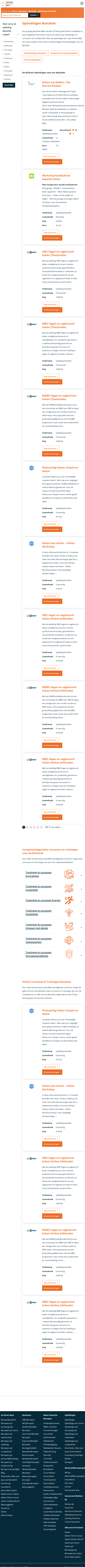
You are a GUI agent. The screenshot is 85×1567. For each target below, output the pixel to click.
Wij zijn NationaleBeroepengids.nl (74, 1474)
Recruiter (47, 1455)
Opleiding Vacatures (73, 1515)
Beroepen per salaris (73, 1553)
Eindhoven (8, 58)
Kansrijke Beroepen (30, 1483)
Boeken (68, 1458)
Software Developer (51, 1515)
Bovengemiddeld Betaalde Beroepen (30, 1450)
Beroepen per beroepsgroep (7, 1425)
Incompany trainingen (74, 1455)
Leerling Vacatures (72, 1518)
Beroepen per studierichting (7, 1464)
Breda (6, 62)
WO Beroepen (28, 1423)
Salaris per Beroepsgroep (71, 1548)
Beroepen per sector (9, 1430)
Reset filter (8, 85)
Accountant (48, 1434)
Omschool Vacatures (73, 1511)
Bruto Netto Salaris (9, 1490)
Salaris (4, 1511)
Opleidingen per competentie (71, 1443)
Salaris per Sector (72, 1543)
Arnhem (7, 79)
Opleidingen (70, 1420)
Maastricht (8, 75)
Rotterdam (8, 46)
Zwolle (6, 67)
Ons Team (69, 1483)
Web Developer (49, 1522)
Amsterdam (8, 41)
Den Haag (8, 50)
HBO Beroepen (28, 1420)
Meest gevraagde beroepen (29, 1478)
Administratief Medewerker (49, 1439)
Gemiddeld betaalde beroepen (30, 1464)
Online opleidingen (32, 60)
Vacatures (5, 1508)
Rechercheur (48, 1490)
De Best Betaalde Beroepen (29, 1429)
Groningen (8, 71)
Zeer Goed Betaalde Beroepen (30, 1436)
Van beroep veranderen (6, 1485)
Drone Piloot (48, 1476)
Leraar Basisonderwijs (52, 1511)
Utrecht (7, 54)
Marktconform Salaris (10, 1494)
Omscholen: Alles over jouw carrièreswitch (10, 1478)
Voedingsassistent (51, 1487)
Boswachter (48, 1465)
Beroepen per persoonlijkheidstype (9, 1457)
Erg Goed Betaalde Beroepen (30, 1443)
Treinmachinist (49, 1480)
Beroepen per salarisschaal (7, 1436)
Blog (3, 1473)
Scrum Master (49, 1473)
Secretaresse (48, 1501)
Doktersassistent (50, 1462)
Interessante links (72, 1490)
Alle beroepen (7, 1515)
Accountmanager (50, 1430)
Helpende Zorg (49, 1451)
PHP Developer (49, 1526)
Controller (47, 1458)
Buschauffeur (49, 1483)
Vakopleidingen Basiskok (35, 53)
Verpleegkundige (50, 1497)
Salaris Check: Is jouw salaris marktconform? (10, 1499)
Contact (68, 1486)
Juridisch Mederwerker (52, 1494)
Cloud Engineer (49, 1529)
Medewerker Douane (52, 1448)
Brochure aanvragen (51, 162)
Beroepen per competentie (7, 1450)
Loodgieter (48, 1508)
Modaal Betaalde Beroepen (29, 1471)
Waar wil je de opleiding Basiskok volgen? (9, 29)
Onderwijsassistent (51, 1423)
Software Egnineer (51, 1519)
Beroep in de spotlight (10, 1469)
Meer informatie (50, 156)
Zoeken (33, 15)
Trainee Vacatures (72, 1522)
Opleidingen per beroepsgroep (71, 1429)
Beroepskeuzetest (8, 1420)
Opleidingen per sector (74, 1423)
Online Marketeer (50, 1504)
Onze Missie (70, 1479)
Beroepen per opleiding (7, 1443)
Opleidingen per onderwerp (71, 1436)
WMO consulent (50, 1427)
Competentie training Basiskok (64, 53)
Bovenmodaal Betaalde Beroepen (30, 1457)
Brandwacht (48, 1469)
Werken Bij (69, 1504)
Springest (69, 1462)
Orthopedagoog (50, 1444)
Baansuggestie (7, 1504)
